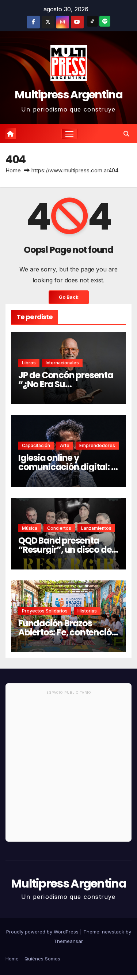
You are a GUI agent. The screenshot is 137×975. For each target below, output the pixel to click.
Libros (29, 362)
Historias (87, 611)
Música (29, 528)
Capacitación (36, 445)
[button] (126, 133)
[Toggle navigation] (69, 134)
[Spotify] (104, 21)
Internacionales (62, 362)
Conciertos (59, 528)
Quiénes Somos (42, 959)
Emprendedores (97, 445)
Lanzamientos (96, 528)
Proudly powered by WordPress (43, 932)
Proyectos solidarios (45, 611)
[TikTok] (92, 21)
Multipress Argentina (68, 94)
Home (13, 170)
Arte (64, 445)
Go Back (69, 297)
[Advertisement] (68, 769)
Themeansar (68, 941)
